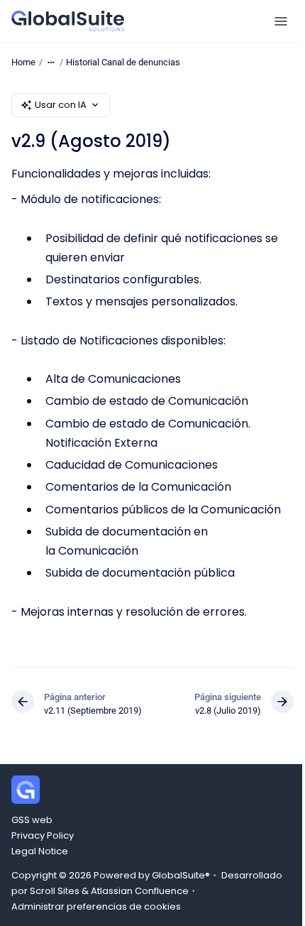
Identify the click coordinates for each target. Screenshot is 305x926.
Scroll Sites (54, 891)
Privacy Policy (42, 835)
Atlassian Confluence (140, 891)
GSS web (31, 820)
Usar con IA (61, 104)
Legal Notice (39, 851)
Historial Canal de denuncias (123, 62)
